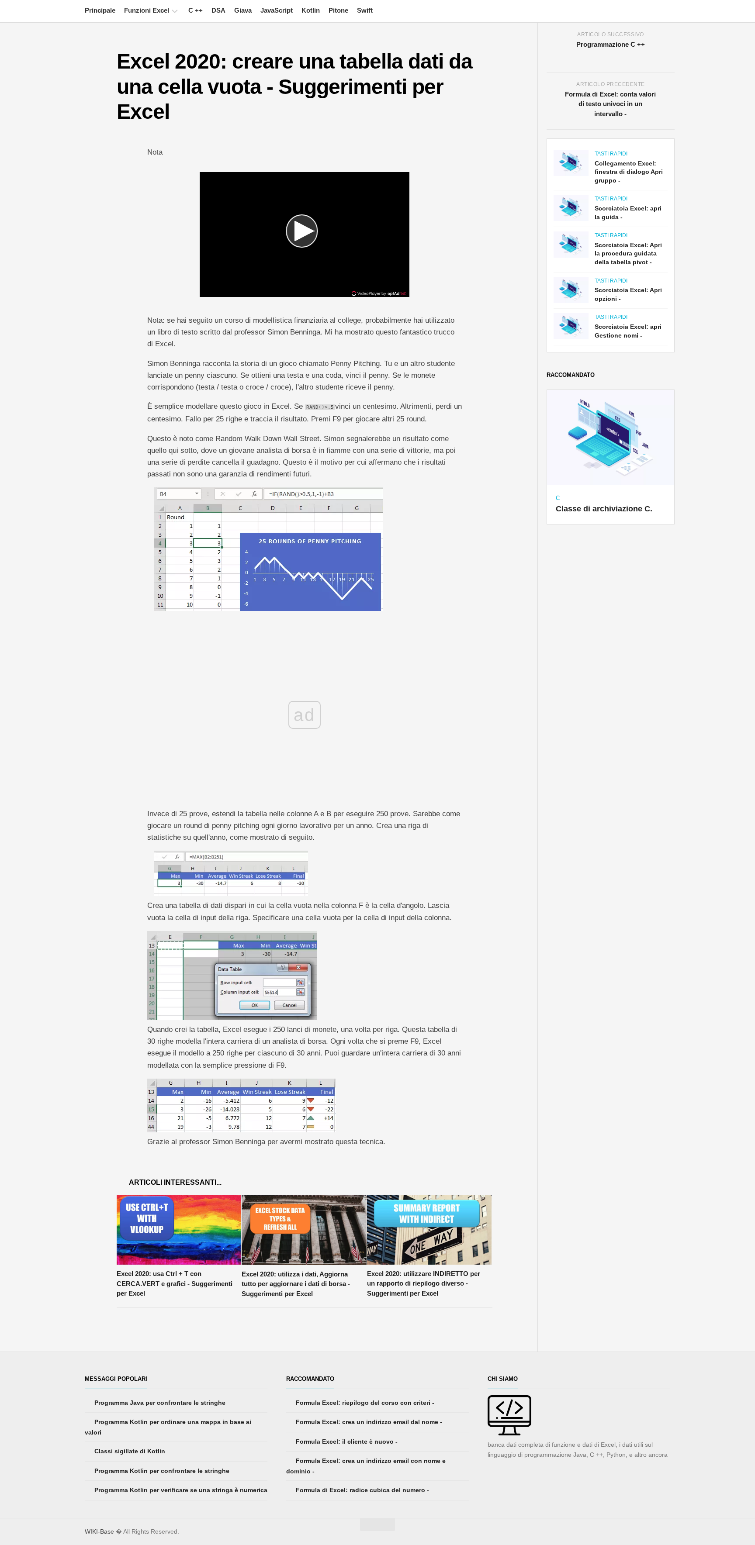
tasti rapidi (611, 154)
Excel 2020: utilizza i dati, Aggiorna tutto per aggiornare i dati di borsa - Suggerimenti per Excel (296, 1283)
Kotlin (310, 10)
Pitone (338, 10)
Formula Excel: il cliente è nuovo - (346, 1441)
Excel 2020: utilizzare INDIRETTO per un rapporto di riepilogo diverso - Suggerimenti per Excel (423, 1283)
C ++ (195, 10)
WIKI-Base (99, 1531)
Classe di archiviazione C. (604, 508)
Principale (100, 10)
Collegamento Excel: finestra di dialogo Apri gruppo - (629, 172)
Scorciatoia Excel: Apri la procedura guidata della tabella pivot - (628, 253)
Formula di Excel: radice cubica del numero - (361, 1489)
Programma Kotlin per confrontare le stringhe (161, 1470)
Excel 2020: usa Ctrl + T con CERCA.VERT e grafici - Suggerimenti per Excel (174, 1283)
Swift (365, 10)
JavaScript (276, 10)
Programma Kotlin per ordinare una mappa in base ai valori (168, 1427)
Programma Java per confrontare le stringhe (159, 1402)
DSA (218, 10)
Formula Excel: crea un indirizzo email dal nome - (368, 1421)
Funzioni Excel (146, 10)
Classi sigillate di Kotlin (129, 1451)
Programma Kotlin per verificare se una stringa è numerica (180, 1489)
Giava (243, 10)
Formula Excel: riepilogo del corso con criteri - (364, 1402)
